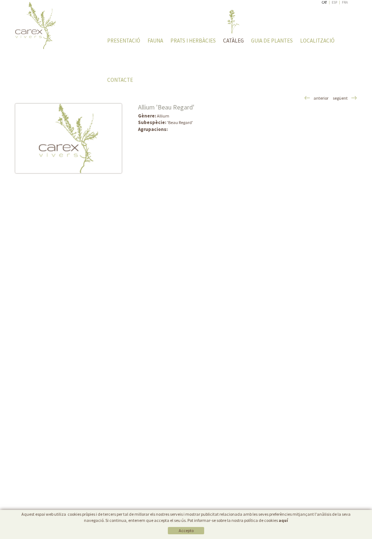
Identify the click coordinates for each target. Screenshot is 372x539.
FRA (345, 2)
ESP (334, 2)
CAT (324, 2)
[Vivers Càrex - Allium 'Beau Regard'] (68, 138)
